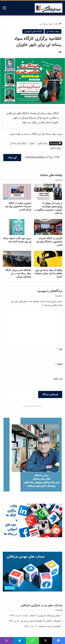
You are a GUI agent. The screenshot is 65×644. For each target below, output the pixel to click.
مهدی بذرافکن (55, 148)
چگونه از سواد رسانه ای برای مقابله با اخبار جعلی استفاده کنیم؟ (48, 273)
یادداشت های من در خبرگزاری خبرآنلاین (41, 605)
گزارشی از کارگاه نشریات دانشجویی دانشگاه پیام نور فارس (49, 241)
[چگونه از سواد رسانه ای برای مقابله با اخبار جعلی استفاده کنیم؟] (48, 259)
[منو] (4, 9)
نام (60, 349)
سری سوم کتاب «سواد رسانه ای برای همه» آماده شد (17, 240)
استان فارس (42, 143)
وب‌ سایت (57, 378)
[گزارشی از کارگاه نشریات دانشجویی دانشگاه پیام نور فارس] (48, 227)
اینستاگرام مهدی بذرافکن (32, 406)
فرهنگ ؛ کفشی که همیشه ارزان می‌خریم (40, 621)
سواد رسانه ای (46, 24)
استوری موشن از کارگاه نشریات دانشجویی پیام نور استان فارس (18, 206)
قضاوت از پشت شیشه (49, 626)
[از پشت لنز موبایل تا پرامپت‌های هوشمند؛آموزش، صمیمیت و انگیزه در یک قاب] (48, 192)
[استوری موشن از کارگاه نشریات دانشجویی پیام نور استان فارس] (17, 192)
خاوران (31, 143)
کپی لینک (12, 157)
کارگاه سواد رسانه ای (18, 143)
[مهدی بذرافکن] (48, 8)
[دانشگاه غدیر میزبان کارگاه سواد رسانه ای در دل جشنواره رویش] (17, 259)
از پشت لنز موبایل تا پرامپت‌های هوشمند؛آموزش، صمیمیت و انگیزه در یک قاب (48, 208)
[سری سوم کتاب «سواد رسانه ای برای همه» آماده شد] (17, 227)
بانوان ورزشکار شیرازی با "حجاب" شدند (41, 615)
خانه (57, 24)
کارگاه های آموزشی (33, 31)
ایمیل (58, 364)
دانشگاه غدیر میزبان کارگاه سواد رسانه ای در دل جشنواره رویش (18, 273)
